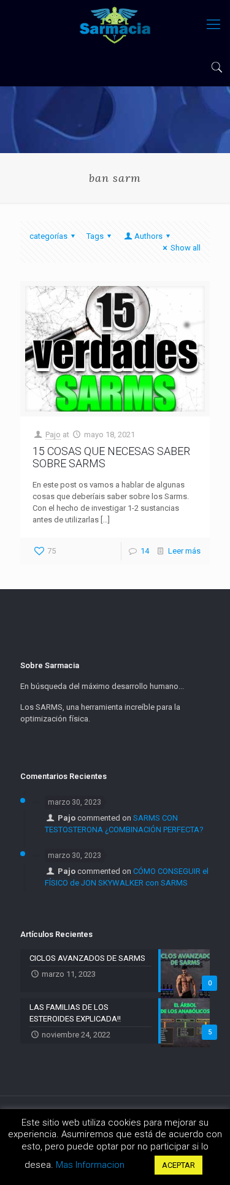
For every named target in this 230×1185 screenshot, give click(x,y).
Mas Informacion (90, 1164)
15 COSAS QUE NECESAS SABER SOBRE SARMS (111, 457)
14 (144, 550)
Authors (148, 236)
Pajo (53, 434)
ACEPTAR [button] (178, 1165)
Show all (186, 247)
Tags (95, 236)
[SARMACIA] (115, 24)
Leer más (184, 550)
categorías (48, 236)
